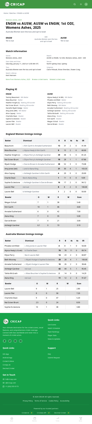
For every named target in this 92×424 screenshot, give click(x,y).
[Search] (74, 4)
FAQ (49, 354)
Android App (7, 358)
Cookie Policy (53, 401)
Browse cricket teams (40, 79)
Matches (12, 13)
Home (6, 13)
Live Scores (52, 325)
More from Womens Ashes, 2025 (18, 79)
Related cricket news (57, 79)
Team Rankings (53, 332)
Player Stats (52, 335)
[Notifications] (80, 4)
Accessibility (64, 401)
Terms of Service (41, 401)
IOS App (6, 354)
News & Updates (54, 339)
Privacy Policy (28, 401)
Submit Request (54, 358)
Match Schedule (54, 328)
